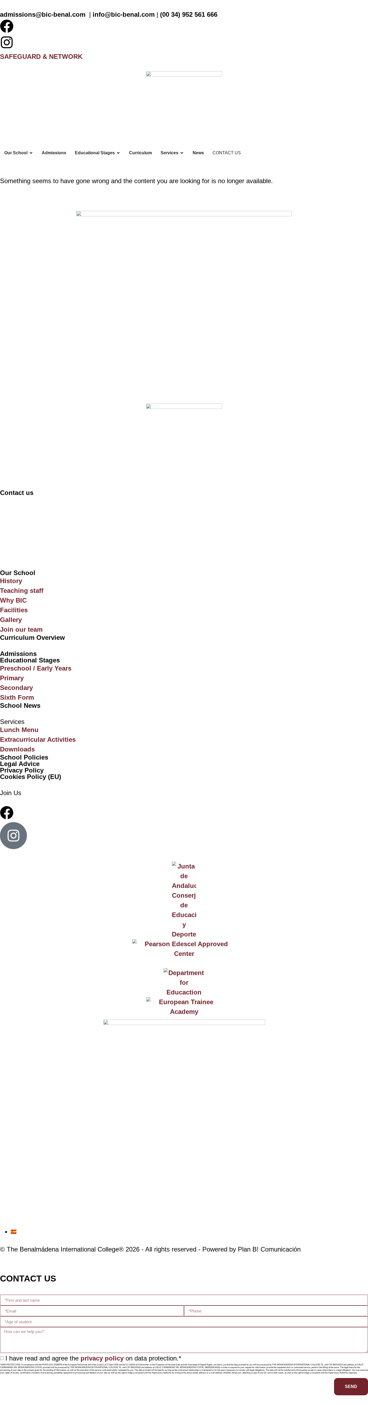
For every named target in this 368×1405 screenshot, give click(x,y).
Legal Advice (20, 763)
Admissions (18, 653)
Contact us (16, 492)
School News (20, 705)
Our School (17, 572)
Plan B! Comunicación (269, 1249)
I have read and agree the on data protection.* (93, 1358)
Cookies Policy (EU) (30, 776)
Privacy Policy (22, 770)
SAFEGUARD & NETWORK (41, 56)
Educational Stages (30, 660)
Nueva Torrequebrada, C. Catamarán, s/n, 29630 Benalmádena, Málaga (134, 514)
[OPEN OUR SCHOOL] (31, 153)
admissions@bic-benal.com (42, 14)
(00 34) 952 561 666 (188, 14)
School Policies (24, 757)
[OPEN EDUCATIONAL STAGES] (118, 153)
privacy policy (102, 1358)
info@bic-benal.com (124, 14)
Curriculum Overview (32, 637)
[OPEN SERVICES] (182, 153)
